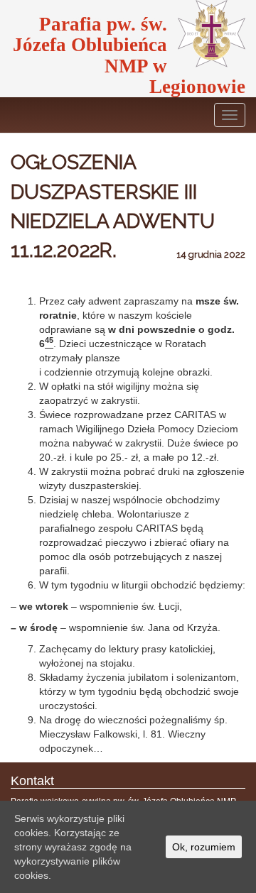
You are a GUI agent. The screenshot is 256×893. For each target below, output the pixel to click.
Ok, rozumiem (203, 847)
